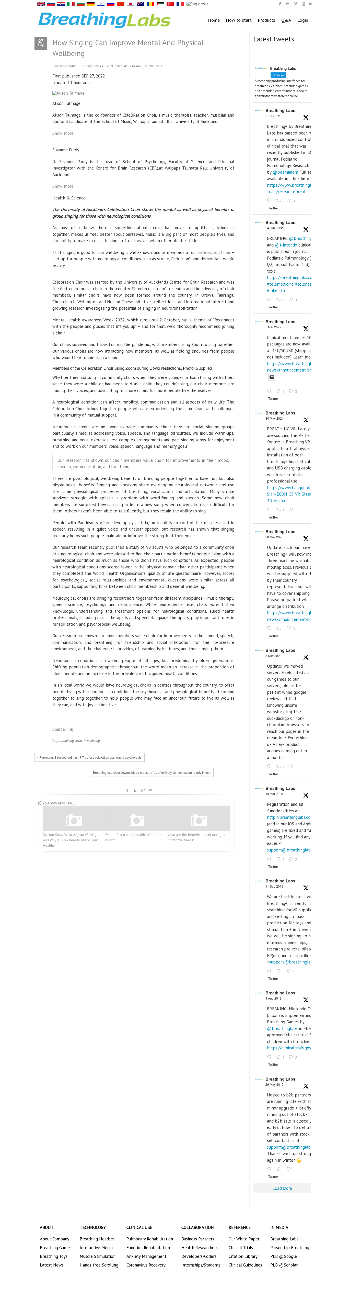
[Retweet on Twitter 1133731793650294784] (280, 1169)
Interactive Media (96, 1247)
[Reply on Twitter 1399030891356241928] (270, 510)
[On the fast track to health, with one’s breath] (136, 820)
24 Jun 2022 (274, 228)
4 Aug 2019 (273, 998)
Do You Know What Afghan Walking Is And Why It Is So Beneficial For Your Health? (71, 840)
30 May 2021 (274, 418)
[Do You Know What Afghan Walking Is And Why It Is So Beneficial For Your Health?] (74, 820)
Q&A (286, 20)
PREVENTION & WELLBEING (121, 65)
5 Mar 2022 (273, 327)
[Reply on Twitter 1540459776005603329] (270, 300)
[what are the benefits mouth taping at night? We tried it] (199, 820)
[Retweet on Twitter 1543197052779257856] (280, 201)
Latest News (52, 1265)
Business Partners (197, 1239)
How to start (239, 20)
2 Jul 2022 (272, 116)
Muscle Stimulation (97, 1256)
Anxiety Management (146, 1256)
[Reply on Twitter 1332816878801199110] (270, 628)
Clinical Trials (241, 1247)
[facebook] (280, 4)
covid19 (80, 740)
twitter (288, 4)
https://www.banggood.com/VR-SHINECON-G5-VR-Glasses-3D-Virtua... (297, 494)
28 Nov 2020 (274, 537)
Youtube (303, 4)
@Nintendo (286, 245)
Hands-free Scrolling (99, 1265)
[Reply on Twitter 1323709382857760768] (270, 766)
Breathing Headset (97, 1239)
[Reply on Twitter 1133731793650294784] (270, 1169)
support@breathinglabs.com (294, 850)
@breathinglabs (304, 238)
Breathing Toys (53, 1256)
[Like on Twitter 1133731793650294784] (290, 1169)
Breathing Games (56, 1247)
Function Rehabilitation (148, 1247)
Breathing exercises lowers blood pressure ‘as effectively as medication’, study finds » (152, 772)
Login (302, 20)
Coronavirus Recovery (146, 1265)
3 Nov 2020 (273, 655)
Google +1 (143, 790)
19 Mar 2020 (274, 793)
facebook (127, 790)
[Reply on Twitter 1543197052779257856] (270, 201)
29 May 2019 (274, 1084)
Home (214, 20)
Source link (62, 729)
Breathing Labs (280, 110)
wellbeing (93, 740)
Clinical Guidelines (245, 1265)
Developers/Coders (198, 1256)
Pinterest (150, 790)
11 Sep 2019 (274, 886)
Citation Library (243, 1256)
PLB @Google (283, 1256)
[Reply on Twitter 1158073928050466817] (270, 1057)
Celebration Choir (214, 252)
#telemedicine (280, 284)
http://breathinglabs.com (290, 817)
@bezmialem (285, 172)
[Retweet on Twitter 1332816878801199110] (280, 628)
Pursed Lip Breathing (289, 1247)
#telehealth (306, 284)
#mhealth (276, 290)
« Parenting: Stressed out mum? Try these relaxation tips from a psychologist (89, 757)
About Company (54, 1239)
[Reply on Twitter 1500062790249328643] (270, 391)
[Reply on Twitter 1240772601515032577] (270, 859)
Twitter (135, 790)
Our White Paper (244, 1239)
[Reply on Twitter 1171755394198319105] (270, 971)
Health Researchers (199, 1247)
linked (311, 4)
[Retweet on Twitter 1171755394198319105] (280, 971)
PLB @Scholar (284, 1265)
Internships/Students (200, 1265)
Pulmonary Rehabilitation (149, 1239)
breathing (67, 740)
